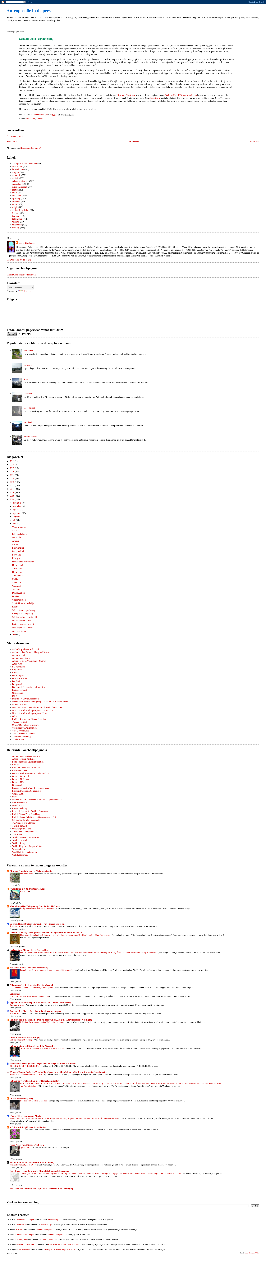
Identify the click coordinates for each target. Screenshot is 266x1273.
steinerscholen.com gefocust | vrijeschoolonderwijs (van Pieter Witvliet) (43, 1063)
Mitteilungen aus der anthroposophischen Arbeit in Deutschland (40, 701)
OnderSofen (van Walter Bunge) (25, 1037)
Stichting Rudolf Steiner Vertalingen (181, 95)
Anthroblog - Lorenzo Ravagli (25, 649)
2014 (12, 478)
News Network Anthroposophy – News (29, 713)
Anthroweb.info (19, 654)
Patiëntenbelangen (20, 533)
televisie (15, 215)
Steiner (39, 118)
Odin (14, 716)
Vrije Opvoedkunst (20, 730)
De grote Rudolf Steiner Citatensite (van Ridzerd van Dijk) (37, 923)
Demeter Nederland (20, 779)
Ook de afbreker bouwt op (21, 1039)
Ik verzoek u (15, 926)
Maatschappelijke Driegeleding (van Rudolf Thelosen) (35, 906)
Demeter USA (18, 782)
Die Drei (16, 681)
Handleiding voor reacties (23, 561)
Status (14, 530)
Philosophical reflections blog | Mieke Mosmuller (32, 985)
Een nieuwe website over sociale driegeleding (29, 996)
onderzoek (30, 118)
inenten (15, 189)
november (17, 506)
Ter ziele (16, 589)
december (17, 502)
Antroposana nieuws (21, 657)
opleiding (16, 198)
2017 (12, 468)
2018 (12, 464)
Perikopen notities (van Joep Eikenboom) (29, 967)
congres (15, 172)
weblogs (16, 227)
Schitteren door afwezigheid (24, 617)
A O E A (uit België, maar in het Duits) (28, 1127)
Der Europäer (18, 675)
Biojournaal (17, 669)
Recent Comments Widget (252, 1253)
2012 (12, 485)
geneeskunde (18, 183)
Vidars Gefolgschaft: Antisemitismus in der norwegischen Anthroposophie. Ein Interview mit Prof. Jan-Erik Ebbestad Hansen (64, 1118)
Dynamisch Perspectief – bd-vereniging (29, 686)
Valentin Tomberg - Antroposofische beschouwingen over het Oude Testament (46, 932)
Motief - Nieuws (19, 704)
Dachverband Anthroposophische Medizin (30, 773)
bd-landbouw (18, 169)
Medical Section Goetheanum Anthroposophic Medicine (37, 799)
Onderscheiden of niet (21, 620)
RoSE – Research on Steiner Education (29, 718)
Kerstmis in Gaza (17, 1004)
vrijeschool (17, 224)
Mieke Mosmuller (20, 802)
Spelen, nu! (25, 1147)
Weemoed (16, 585)
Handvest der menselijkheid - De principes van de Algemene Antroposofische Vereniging (51, 1019)
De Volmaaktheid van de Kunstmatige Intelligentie (32, 987)
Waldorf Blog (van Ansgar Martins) (26, 1115)
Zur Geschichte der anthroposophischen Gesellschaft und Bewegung (41, 1188)
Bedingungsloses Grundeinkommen (28, 761)
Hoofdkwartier (30, 436)
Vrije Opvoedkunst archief (23, 733)
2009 (12, 495)
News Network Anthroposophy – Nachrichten (32, 710)
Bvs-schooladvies (20, 770)
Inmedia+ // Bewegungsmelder (25, 698)
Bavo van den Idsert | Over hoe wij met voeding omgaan (36, 1011)
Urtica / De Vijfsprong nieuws (25, 724)
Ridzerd (19, 1229)
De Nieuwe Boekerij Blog (21, 1098)
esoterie (15, 178)
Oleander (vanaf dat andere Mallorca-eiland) (31, 871)
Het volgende (18, 565)
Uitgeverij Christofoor (126, 95)
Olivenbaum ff (26, 873)
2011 (12, 488)
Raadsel (15, 606)
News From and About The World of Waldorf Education (37, 707)
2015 (12, 474)
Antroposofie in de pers (29, 10)
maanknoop (53, 1219)
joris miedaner (23, 1249)
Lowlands (28, 393)
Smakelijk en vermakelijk (23, 603)
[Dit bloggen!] (64, 115)
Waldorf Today (18, 843)
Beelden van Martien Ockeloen (34, 1100)
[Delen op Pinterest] (72, 115)
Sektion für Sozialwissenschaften (26, 819)
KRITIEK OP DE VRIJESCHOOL (24, 1065)
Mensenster (22, 1224)
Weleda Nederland (20, 854)
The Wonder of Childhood (23, 822)
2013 (12, 481)
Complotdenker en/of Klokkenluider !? (37, 908)
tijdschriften (17, 218)
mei (14, 634)
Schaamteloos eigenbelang (23, 610)
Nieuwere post (13, 141)
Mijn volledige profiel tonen (19, 259)
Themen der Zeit (19, 721)
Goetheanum (17, 692)
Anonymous (22, 1239)
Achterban (28, 350)
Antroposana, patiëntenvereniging (27, 755)
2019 (12, 461)
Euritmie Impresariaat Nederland (26, 790)
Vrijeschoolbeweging (21, 736)
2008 (12, 499)
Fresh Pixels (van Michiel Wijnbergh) (27, 1144)
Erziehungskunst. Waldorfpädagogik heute (30, 787)
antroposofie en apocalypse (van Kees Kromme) (32, 1162)
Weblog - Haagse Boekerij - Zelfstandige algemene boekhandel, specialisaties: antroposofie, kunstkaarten (58, 1072)
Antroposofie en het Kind (23, 758)
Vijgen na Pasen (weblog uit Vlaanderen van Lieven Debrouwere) (40, 1002)
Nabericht (16, 537)
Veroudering (17, 575)
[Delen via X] (67, 115)
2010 (12, 492)
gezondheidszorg (19, 186)
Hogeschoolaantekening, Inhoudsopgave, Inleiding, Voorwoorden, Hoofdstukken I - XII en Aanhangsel (65, 935)
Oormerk (28, 364)
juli (14, 520)
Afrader (15, 540)
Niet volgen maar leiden (22, 627)
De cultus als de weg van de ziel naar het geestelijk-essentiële (47, 970)
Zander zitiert (18, 739)
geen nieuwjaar (44, 1229)
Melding (16, 578)
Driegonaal (17, 684)
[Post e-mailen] (59, 114)
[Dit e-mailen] (62, 115)
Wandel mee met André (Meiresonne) (27, 888)
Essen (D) (24, 891)
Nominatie (28, 422)
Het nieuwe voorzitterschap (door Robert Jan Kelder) (34, 1080)
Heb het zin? (15, 1013)
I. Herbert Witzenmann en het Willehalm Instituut (41, 1022)
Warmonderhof (18, 848)
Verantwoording (19, 526)
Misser (15, 544)
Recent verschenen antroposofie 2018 (26, 1074)
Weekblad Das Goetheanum (24, 851)
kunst (14, 192)
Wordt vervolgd (19, 599)
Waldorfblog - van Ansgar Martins (27, 846)
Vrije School (17, 834)
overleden (16, 201)
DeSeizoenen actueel (21, 678)
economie (16, 175)
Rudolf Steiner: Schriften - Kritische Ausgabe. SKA (35, 816)
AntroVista (17, 663)
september (17, 513)
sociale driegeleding (21, 210)
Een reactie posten (15, 136)
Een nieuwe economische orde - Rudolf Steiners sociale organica (39, 1171)
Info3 (14, 695)
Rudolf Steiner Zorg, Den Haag (26, 814)
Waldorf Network (19, 840)
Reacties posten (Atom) (30, 147)
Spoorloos (16, 582)
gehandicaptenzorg (20, 180)
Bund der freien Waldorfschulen (26, 767)
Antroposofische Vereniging (24, 163)
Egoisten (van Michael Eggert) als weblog (29, 950)
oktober (16, 509)
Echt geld (16, 558)
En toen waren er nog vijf (23, 623)
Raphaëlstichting (19, 808)
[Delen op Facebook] (70, 115)
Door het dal (29, 407)
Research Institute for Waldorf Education (30, 811)
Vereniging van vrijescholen (24, 727)
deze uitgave (154, 97)
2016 (12, 471)
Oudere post (254, 141)
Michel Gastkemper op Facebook (21, 274)
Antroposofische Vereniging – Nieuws (29, 660)
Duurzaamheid (18, 592)
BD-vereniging (18, 666)
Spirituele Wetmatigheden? (21, 1164)
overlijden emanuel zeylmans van (63, 1244)
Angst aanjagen (19, 630)
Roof (26, 379)
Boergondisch (18, 551)
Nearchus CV (18, 805)
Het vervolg (17, 571)
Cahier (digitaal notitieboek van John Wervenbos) (33, 1045)
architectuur (17, 166)
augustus (17, 516)
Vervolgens (17, 568)
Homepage (134, 141)
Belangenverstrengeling (22, 613)
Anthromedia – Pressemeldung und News (30, 652)
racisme (15, 204)
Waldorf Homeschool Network (25, 837)
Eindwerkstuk (18, 547)
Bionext (15, 672)
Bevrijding (16, 554)
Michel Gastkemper (27, 242)
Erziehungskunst (19, 689)
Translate (27, 290)
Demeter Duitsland (20, 776)
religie (15, 207)
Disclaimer (17, 596)
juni (14, 523)
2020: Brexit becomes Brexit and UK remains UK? (42, 1048)
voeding (15, 221)
